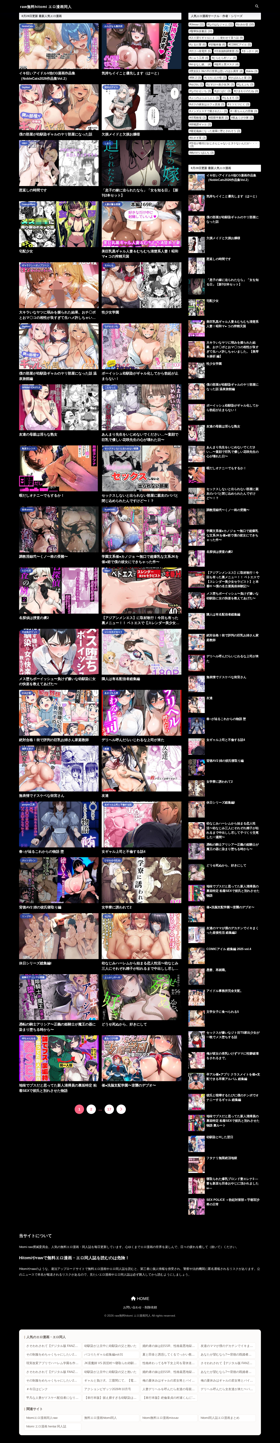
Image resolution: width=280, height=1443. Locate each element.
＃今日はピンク (37, 1389)
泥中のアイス (111, 87)
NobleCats (27, 26)
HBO (24, 143)
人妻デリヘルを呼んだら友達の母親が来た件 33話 (170, 1389)
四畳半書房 (219, 117)
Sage (107, 570)
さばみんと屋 (241, 77)
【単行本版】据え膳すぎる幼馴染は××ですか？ (111, 1397)
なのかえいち (111, 326)
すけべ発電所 (201, 51)
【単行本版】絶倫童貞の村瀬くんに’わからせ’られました (170, 1397)
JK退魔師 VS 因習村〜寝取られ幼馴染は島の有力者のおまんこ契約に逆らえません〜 (111, 1363)
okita (252, 71)
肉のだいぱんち (202, 152)
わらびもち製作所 (114, 26)
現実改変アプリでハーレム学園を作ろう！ (53, 1363)
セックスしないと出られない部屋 (121, 448)
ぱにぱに (223, 91)
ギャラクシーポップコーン (35, 265)
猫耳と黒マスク (227, 64)
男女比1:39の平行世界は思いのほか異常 (217, 71)
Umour (197, 24)
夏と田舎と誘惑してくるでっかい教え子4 (170, 1354)
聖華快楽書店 (201, 31)
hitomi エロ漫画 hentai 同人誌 (46, 1426)
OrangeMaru (28, 204)
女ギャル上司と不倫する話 (118, 804)
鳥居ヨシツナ (28, 448)
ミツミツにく (239, 104)
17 (109, 1109)
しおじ (108, 143)
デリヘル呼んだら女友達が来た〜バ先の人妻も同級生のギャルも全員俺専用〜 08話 (228, 1389)
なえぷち (246, 84)
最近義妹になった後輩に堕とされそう (215, 131)
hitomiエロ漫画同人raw (42, 1417)
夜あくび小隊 (111, 1038)
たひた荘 (26, 570)
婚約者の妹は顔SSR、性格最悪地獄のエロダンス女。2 (170, 1346)
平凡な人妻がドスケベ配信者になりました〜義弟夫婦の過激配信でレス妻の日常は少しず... (53, 1397)
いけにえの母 (216, 77)
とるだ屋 (198, 44)
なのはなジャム (221, 24)
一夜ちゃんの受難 (244, 111)
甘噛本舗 (218, 44)
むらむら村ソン (224, 57)
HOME (142, 1298)
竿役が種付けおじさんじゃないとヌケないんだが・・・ (223, 145)
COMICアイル (240, 44)
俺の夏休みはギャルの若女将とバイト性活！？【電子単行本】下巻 (228, 1380)
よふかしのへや (112, 977)
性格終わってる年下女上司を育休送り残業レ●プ (170, 1363)
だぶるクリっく (30, 632)
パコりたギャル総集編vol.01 (103, 1354)
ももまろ (231, 97)
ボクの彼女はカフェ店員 (207, 104)
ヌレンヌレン (28, 860)
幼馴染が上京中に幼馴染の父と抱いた (110, 1346)
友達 (107, 748)
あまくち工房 (111, 693)
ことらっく (110, 387)
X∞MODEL (110, 509)
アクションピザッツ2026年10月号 (107, 1389)
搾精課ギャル (201, 124)
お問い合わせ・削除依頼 (140, 1307)
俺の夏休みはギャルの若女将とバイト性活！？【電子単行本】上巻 (170, 1380)
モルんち (109, 265)
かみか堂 (26, 693)
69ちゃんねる (29, 1038)
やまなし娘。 (201, 64)
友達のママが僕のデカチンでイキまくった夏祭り (228, 1346)
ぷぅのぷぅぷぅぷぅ (205, 97)
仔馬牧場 (198, 117)
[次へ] (121, 1109)
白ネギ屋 (198, 137)
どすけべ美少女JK (221, 84)
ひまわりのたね (112, 860)
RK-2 (196, 77)
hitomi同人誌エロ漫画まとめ (220, 1417)
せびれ (108, 916)
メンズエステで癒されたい (209, 111)
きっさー (250, 51)
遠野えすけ (27, 748)
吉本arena (27, 509)
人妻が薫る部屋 (112, 204)
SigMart (26, 87)
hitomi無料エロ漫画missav (160, 1417)
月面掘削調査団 (227, 51)
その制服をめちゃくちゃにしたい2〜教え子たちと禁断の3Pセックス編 (53, 1354)
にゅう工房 (199, 57)
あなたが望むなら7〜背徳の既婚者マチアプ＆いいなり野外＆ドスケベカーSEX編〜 (228, 1354)
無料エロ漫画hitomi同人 (100, 1417)
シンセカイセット (114, 632)
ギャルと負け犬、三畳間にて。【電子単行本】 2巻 (111, 1380)
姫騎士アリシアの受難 (33, 977)
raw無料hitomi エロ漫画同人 (46, 7)
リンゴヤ (26, 916)
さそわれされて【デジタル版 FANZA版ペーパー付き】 (53, 1346)
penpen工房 (28, 804)
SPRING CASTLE (31, 387)
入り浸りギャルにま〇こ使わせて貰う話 (217, 37)
